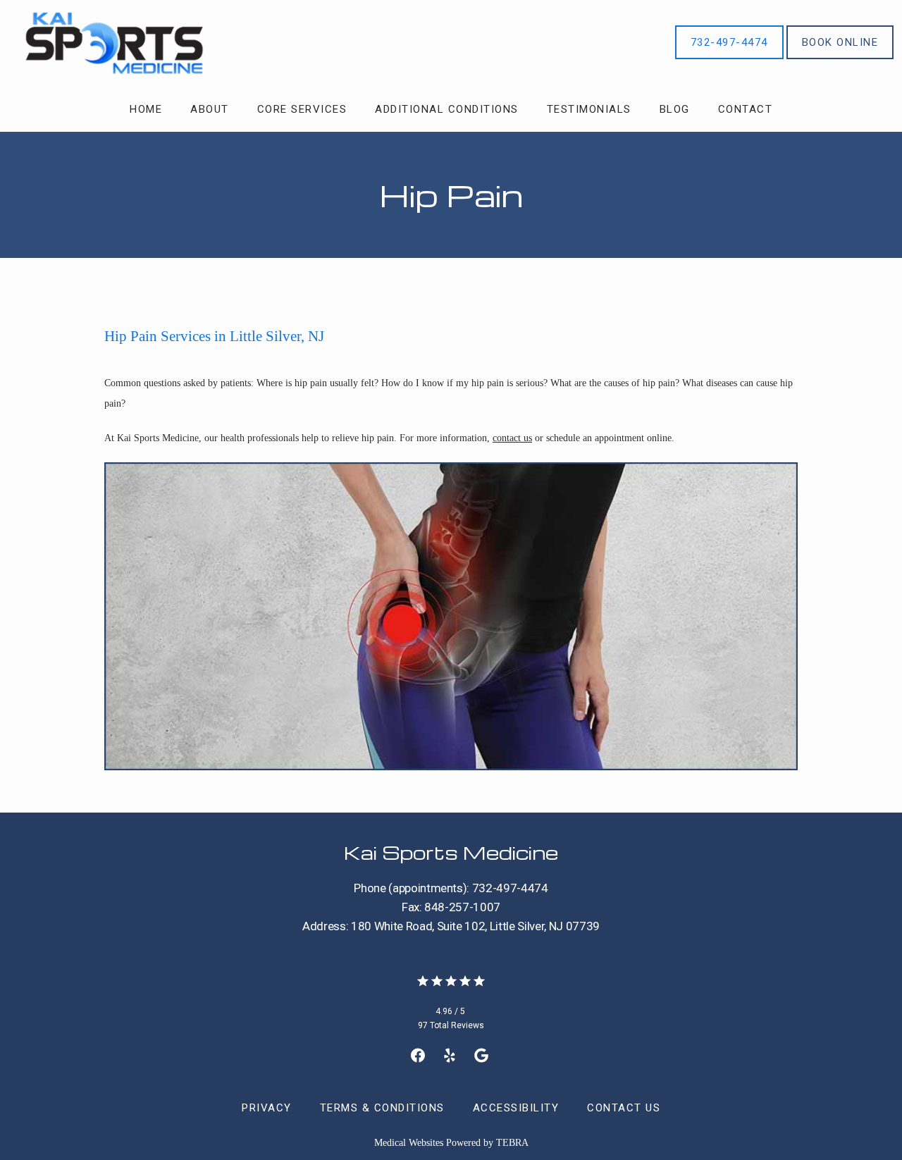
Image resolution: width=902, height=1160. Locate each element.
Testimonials (589, 109)
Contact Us (623, 1108)
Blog (675, 109)
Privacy (267, 1108)
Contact (745, 109)
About (209, 109)
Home (146, 109)
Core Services (302, 109)
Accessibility (516, 1108)
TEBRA (512, 1142)
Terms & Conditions (382, 1108)
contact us (512, 438)
